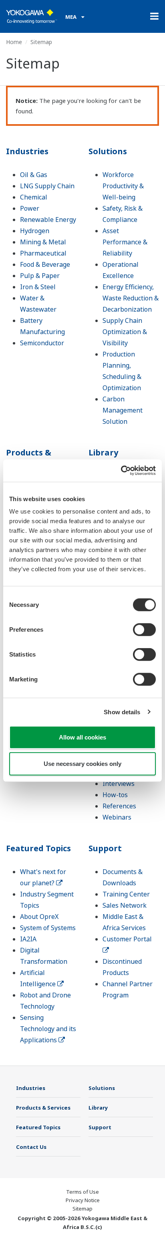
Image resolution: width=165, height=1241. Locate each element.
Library (103, 452)
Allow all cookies (82, 737)
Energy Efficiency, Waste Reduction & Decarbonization (131, 298)
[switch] (144, 629)
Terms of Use (82, 1191)
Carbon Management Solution (123, 410)
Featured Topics (38, 848)
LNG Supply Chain (47, 185)
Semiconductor (42, 342)
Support (105, 848)
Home (14, 42)
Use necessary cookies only (82, 763)
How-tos (115, 794)
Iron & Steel (38, 286)
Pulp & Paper (40, 275)
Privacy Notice (83, 1200)
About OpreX (39, 916)
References (119, 806)
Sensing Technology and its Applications (48, 1028)
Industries (27, 151)
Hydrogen (34, 230)
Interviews (119, 783)
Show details (122, 711)
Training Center (126, 894)
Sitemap (82, 1208)
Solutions (108, 151)
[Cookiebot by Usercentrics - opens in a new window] (121, 470)
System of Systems (48, 927)
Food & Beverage (45, 264)
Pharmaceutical (43, 253)
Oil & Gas (33, 174)
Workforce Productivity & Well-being (123, 185)
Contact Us (31, 1146)
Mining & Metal (43, 242)
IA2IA (28, 939)
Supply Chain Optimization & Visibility (125, 331)
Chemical (33, 197)
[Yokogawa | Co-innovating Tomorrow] (31, 16)
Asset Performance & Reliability (125, 242)
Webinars (117, 817)
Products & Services (28, 458)
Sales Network (125, 905)
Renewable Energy (48, 219)
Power (29, 208)
